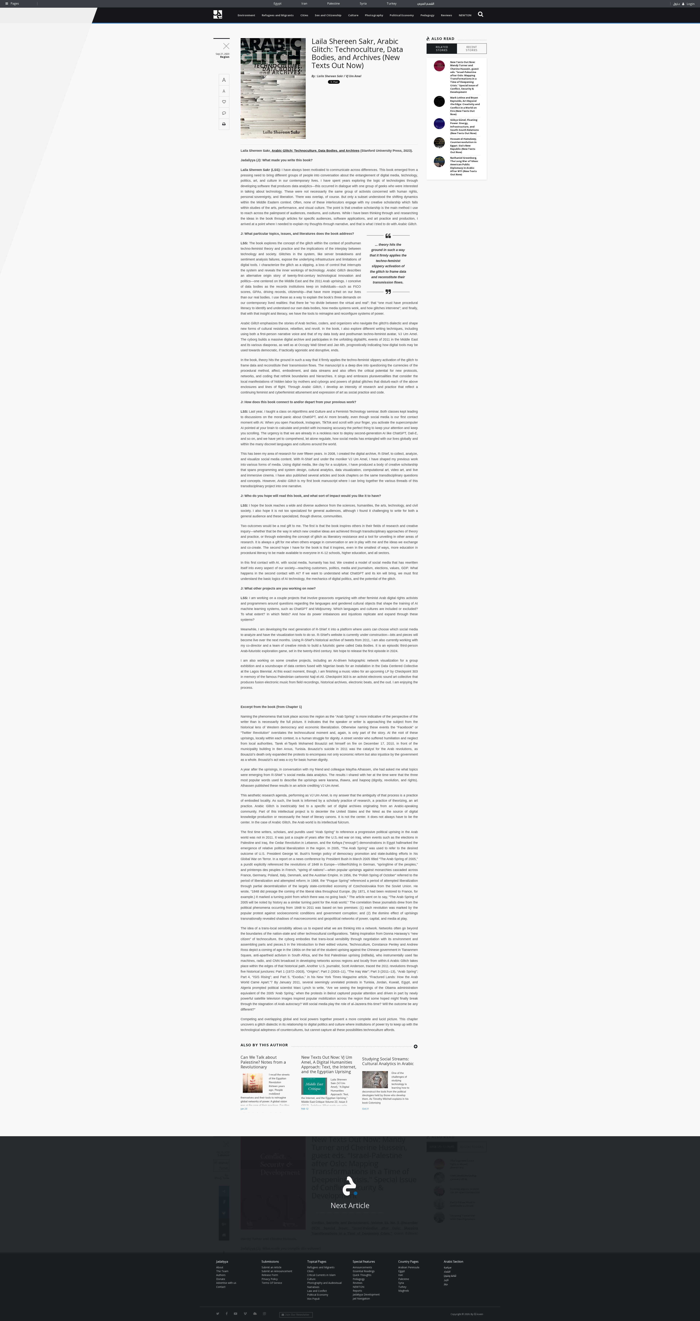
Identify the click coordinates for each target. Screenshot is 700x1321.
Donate (220, 1279)
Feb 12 (304, 1108)
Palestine (333, 3)
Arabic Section (453, 1262)
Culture (353, 15)
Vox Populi (313, 1298)
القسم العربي (425, 3)
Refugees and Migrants (278, 15)
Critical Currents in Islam (321, 1275)
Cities (304, 15)
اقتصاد (447, 1271)
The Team (222, 1271)
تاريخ (446, 1280)
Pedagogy (427, 15)
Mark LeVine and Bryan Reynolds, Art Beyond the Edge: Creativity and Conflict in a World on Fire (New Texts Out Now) (465, 106)
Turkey (391, 3)
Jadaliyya (217, 14)
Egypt (277, 3)
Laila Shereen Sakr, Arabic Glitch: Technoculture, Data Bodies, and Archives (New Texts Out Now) (357, 53)
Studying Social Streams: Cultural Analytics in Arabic (388, 1061)
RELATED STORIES (442, 48)
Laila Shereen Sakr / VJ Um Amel (339, 76)
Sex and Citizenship (328, 15)
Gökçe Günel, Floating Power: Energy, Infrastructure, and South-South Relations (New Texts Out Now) (464, 126)
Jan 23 (244, 1108)
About (219, 1267)
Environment (246, 15)
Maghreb (403, 1290)
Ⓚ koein (478, 1314)
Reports (357, 1290)
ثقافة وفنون (450, 1275)
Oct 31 (365, 1108)
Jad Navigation (361, 1298)
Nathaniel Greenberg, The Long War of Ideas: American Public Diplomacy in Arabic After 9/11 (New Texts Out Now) (464, 166)
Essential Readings (364, 1271)
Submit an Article (271, 1267)
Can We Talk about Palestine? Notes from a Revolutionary (263, 1061)
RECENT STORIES (471, 48)
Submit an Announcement (277, 1271)
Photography (374, 15)
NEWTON (465, 15)
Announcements (362, 1267)
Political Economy (402, 15)
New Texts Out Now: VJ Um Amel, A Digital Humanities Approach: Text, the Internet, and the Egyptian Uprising (328, 1064)
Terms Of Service (272, 1283)
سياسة (447, 1267)
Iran (304, 3)
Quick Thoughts (362, 1275)
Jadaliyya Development (366, 1294)
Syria (363, 3)
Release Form (270, 1275)
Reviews (446, 15)
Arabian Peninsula (408, 1267)
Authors (220, 1275)
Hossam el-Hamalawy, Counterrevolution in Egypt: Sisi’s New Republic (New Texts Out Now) (463, 145)
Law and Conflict (317, 1291)
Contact (220, 1287)
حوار (446, 1284)
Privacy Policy (270, 1279)
